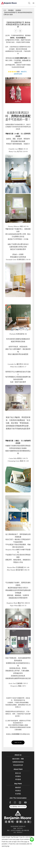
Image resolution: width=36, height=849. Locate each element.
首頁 (4, 10)
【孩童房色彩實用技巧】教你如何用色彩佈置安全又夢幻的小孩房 (17, 13)
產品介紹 (18, 773)
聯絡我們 (18, 787)
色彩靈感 (18, 10)
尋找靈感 (10, 10)
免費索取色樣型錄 (18, 762)
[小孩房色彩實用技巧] (9, 3)
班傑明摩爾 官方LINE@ (19, 734)
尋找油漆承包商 (18, 765)
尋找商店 (18, 790)
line (32, 839)
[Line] (20, 31)
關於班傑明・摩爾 (18, 759)
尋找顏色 (18, 776)
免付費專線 (18, 806)
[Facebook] (16, 31)
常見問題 (18, 794)
